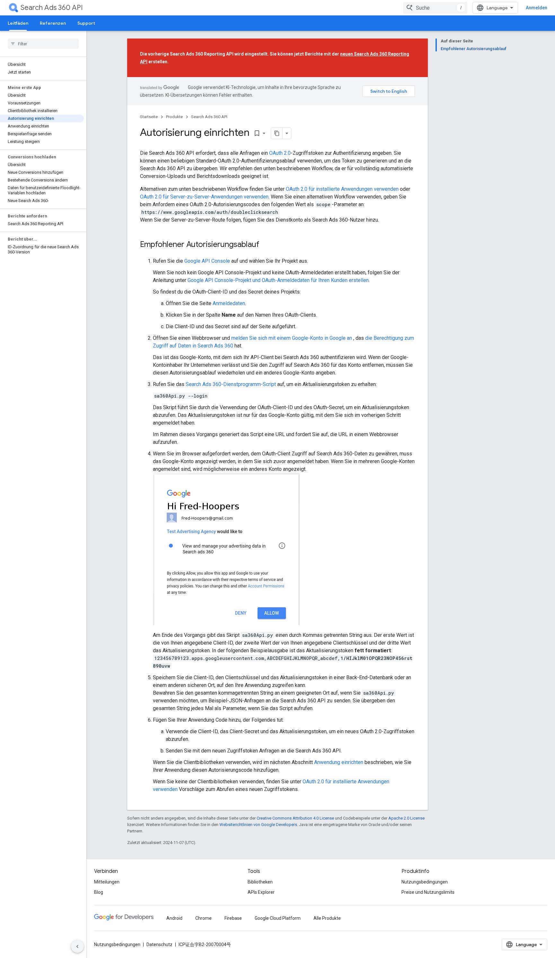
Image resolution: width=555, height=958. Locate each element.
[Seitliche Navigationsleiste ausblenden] (77, 946)
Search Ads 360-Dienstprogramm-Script (231, 384)
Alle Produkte (327, 918)
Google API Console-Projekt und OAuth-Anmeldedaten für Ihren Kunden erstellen (278, 280)
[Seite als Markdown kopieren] (277, 133)
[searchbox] (43, 44)
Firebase (233, 918)
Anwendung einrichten (338, 762)
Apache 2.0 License (406, 818)
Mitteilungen (106, 881)
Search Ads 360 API (52, 7)
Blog (98, 892)
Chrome (203, 918)
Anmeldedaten (229, 303)
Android (174, 918)
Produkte (174, 116)
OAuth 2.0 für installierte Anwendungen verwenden (342, 189)
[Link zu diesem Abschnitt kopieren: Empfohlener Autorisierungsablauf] (265, 245)
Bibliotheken (260, 881)
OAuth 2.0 (280, 153)
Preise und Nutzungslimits (427, 892)
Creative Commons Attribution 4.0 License (295, 818)
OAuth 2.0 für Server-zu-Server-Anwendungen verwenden (204, 197)
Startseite (149, 116)
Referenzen (53, 23)
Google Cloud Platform (278, 918)
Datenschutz (159, 944)
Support (86, 23)
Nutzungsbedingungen (424, 881)
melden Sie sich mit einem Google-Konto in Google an (292, 338)
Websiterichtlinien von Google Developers (258, 824)
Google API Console (207, 261)
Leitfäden (18, 23)
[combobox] (435, 7)
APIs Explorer (261, 892)
